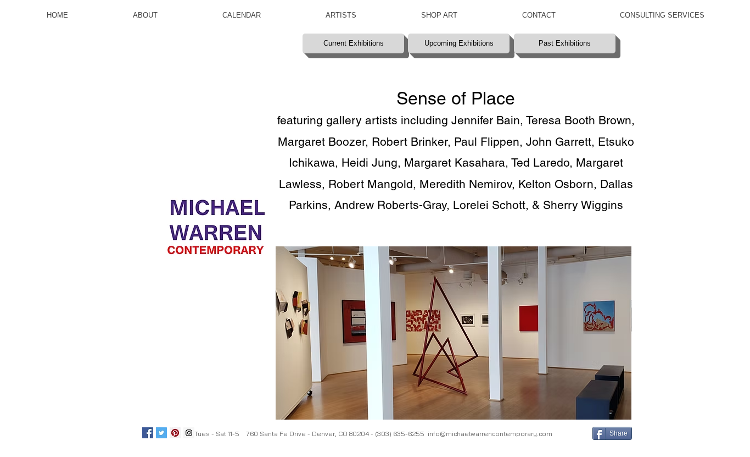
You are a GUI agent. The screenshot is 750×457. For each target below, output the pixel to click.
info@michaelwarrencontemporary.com (490, 434)
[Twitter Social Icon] (161, 432)
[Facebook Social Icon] (147, 432)
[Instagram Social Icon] (188, 432)
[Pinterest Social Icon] (175, 432)
